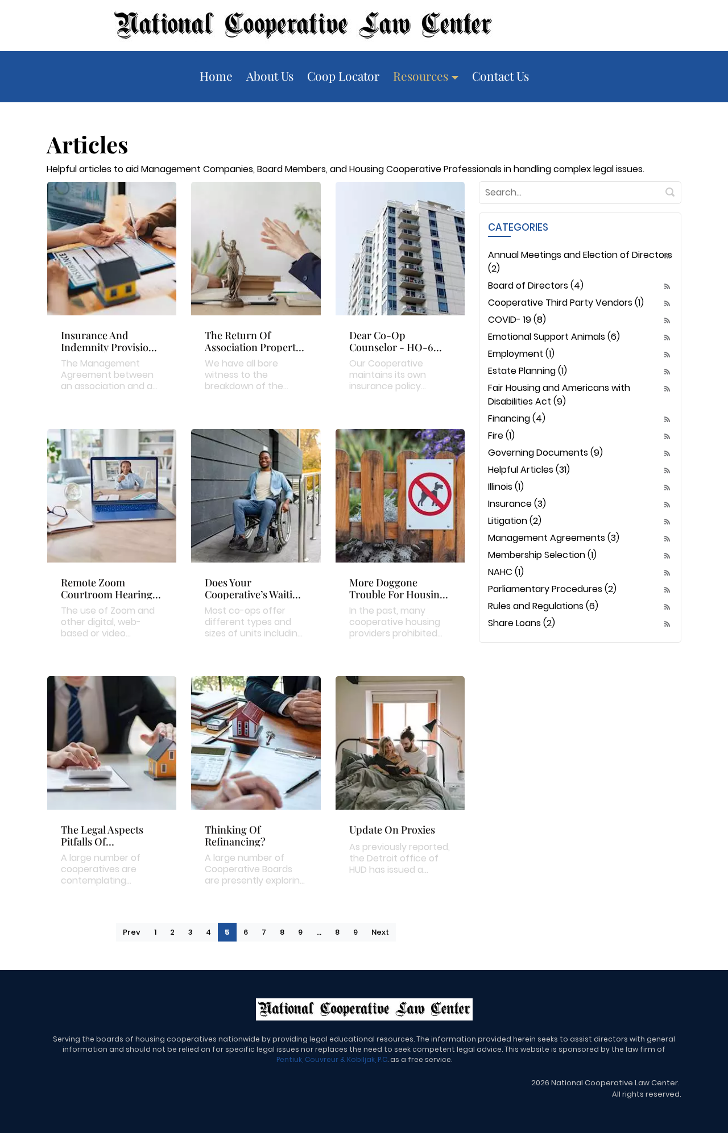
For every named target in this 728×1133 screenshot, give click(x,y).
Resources (422, 76)
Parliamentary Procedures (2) (552, 588)
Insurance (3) (517, 503)
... (318, 932)
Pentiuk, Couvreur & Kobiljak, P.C (331, 1059)
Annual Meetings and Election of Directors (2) (580, 261)
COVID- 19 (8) (517, 319)
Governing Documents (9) (545, 452)
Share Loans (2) (521, 623)
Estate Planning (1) (527, 370)
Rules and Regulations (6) (543, 606)
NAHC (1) (506, 571)
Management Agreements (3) (553, 537)
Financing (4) (516, 418)
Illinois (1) (506, 486)
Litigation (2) (514, 520)
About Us (269, 76)
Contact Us (500, 76)
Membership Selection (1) (542, 554)
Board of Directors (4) (536, 285)
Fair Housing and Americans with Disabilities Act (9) (559, 394)
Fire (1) (501, 435)
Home (216, 76)
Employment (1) (521, 353)
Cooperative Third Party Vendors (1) (566, 302)
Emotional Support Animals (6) (554, 336)
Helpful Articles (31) (529, 469)
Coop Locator (343, 76)
